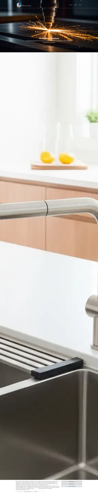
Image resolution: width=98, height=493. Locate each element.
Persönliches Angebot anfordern (48, 46)
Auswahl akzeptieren (71, 486)
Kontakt (80, 4)
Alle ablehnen (71, 483)
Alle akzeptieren (72, 481)
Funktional (36, 491)
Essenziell (19, 491)
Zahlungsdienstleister (27, 491)
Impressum (36, 488)
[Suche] (81, 1)
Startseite (70, 4)
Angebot (75, 4)
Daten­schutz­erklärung (33, 489)
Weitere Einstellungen (43, 491)
